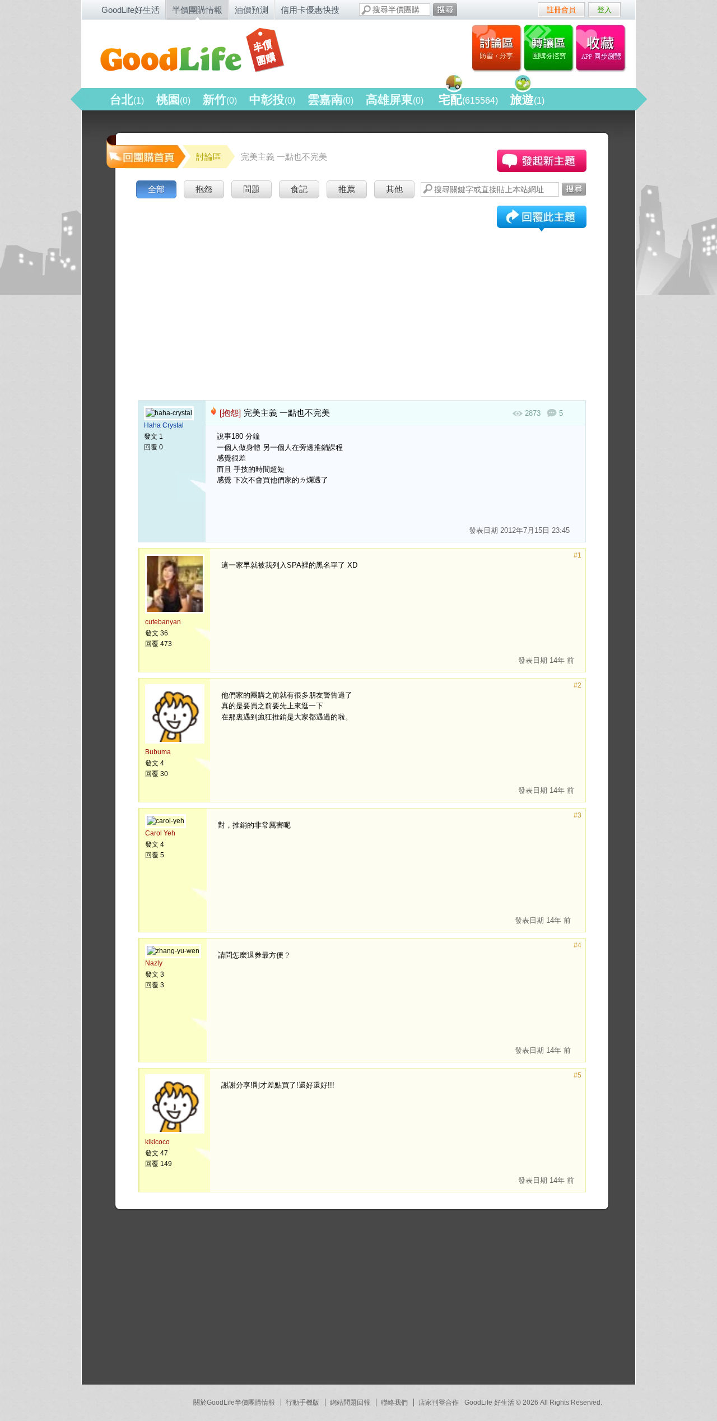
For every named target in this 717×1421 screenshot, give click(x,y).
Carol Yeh (160, 833)
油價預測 (251, 10)
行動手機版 (302, 1402)
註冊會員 (561, 10)
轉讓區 (549, 47)
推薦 (346, 189)
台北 (127, 99)
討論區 (496, 47)
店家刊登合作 (438, 1402)
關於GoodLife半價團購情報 (234, 1402)
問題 (251, 189)
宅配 (468, 99)
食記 (299, 189)
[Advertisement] (361, 285)
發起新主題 (541, 161)
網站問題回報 (350, 1402)
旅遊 (527, 99)
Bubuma (158, 752)
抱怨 (203, 189)
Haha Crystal (164, 425)
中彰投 (272, 99)
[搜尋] (445, 9)
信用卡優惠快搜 (310, 10)
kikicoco (157, 1142)
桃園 (173, 99)
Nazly (153, 963)
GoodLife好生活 (130, 10)
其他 (394, 189)
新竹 (220, 99)
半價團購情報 (197, 10)
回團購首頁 (145, 151)
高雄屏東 (394, 99)
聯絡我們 (394, 1402)
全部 (156, 189)
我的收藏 (603, 47)
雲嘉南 (330, 99)
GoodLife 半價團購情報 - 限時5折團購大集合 (202, 51)
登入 (604, 10)
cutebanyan (163, 622)
